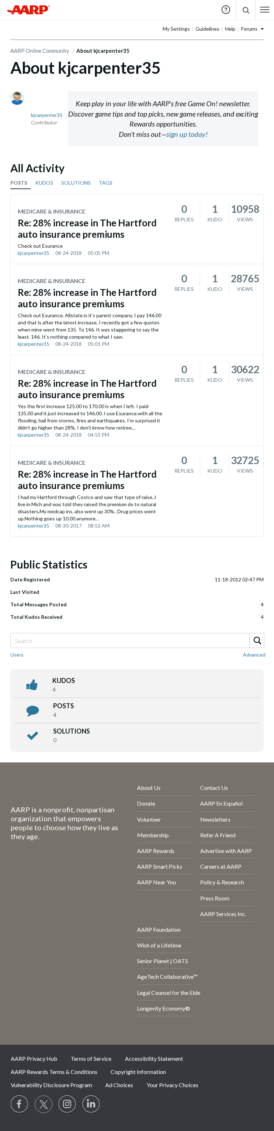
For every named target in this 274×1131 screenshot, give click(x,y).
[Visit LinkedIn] (91, 1104)
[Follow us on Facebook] (20, 1104)
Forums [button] (249, 29)
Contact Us (214, 787)
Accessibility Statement (154, 1058)
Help (226, 9)
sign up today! (187, 134)
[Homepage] (28, 9)
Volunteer (149, 819)
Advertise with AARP (226, 850)
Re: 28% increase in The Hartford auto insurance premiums (87, 228)
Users (17, 655)
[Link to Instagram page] (67, 1104)
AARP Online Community (39, 50)
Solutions (71, 731)
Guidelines (207, 29)
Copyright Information (138, 1071)
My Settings (176, 29)
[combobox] (137, 640)
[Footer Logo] (54, 789)
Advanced (254, 655)
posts (63, 706)
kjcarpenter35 (33, 253)
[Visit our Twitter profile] (43, 1104)
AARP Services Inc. (223, 913)
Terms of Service (91, 1058)
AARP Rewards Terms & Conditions (54, 1071)
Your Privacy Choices (172, 1084)
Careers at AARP (221, 866)
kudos (63, 680)
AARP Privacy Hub (34, 1058)
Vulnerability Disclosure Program (51, 1084)
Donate (146, 803)
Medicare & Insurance (51, 211)
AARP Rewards (155, 850)
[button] (245, 9)
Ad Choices (119, 1084)
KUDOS (44, 183)
